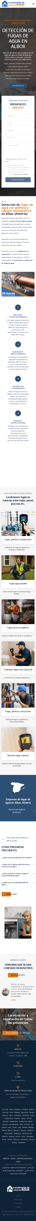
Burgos (32, 1112)
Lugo (19, 1127)
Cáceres (5, 1115)
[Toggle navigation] (33, 4)
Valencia (16, 1139)
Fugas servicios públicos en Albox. (18, 69)
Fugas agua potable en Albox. (18, 66)
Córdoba (17, 1118)
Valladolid (24, 1139)
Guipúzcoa (23, 1121)
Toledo (9, 1139)
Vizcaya (31, 1139)
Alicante (25, 1109)
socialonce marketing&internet (18, 1053)
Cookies (18, 1207)
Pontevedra (8, 1133)
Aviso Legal (18, 1199)
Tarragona (29, 1136)
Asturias (5, 1112)
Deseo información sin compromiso (18, 1033)
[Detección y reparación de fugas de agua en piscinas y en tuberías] (13, 4)
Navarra (16, 1130)
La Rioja (27, 1124)
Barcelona (24, 1112)
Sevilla (18, 1136)
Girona (29, 1118)
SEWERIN (6, 1159)
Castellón (25, 1115)
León (9, 1127)
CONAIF (13, 1159)
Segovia (11, 1136)
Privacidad (18, 1203)
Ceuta (32, 1115)
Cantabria (17, 1115)
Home (18, 1196)
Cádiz (11, 1115)
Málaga (31, 1127)
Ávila (11, 1112)
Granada (5, 1121)
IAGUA (18, 1162)
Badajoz (17, 1112)
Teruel (4, 1139)
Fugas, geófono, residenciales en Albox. (18, 63)
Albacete (17, 1109)
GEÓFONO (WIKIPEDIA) (24, 1159)
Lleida (14, 1127)
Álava (11, 1109)
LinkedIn (12, 1056)
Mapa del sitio (29, 1214)
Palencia (30, 1130)
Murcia (10, 1130)
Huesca (5, 1124)
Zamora (14, 1142)
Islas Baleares (13, 1124)
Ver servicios (17, 86)
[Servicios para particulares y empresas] (18, 1189)
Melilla (4, 1130)
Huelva (30, 1121)
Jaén (21, 1124)
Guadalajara (14, 1121)
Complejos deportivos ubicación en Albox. (18, 72)
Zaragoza (21, 1142)
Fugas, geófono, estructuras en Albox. (18, 76)
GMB (25, 1056)
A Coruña (5, 1109)
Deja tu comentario (18, 975)
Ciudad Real (8, 1118)
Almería (31, 1109)
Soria (23, 1136)
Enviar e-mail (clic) (18, 1080)
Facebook (19, 1056)
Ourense (23, 1130)
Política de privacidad (21, 174)
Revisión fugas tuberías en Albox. (18, 79)
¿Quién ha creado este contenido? (14, 1168)
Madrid (24, 1127)
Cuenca (23, 1118)
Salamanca (17, 1133)
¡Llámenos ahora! (11, 894)
